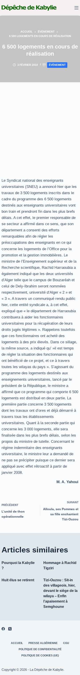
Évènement (57, 64)
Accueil (17, 643)
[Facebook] (3, 628)
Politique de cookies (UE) (40, 655)
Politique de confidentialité (40, 649)
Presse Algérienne (43, 643)
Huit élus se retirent (18, 580)
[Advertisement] (40, 124)
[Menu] (76, 8)
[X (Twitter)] (10, 628)
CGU (66, 643)
